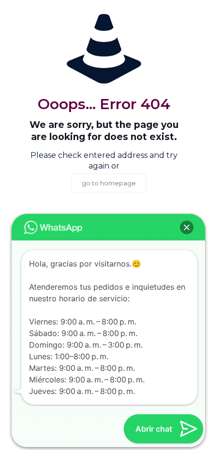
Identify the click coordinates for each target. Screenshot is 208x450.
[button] (186, 227)
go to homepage (109, 183)
